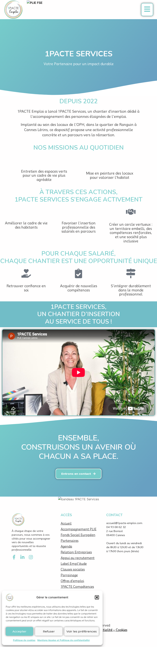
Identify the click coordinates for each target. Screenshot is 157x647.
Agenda (66, 546)
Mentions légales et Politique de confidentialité (63, 640)
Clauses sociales (73, 569)
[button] (97, 597)
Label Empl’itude (74, 564)
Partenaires (69, 541)
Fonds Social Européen (78, 535)
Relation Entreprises (76, 552)
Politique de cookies (24, 640)
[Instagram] (31, 557)
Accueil (66, 523)
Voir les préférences (81, 631)
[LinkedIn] (22, 557)
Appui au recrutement (78, 558)
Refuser (49, 631)
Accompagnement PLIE (78, 529)
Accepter (19, 631)
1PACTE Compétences (77, 587)
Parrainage (69, 575)
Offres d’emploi (72, 581)
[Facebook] (14, 557)
